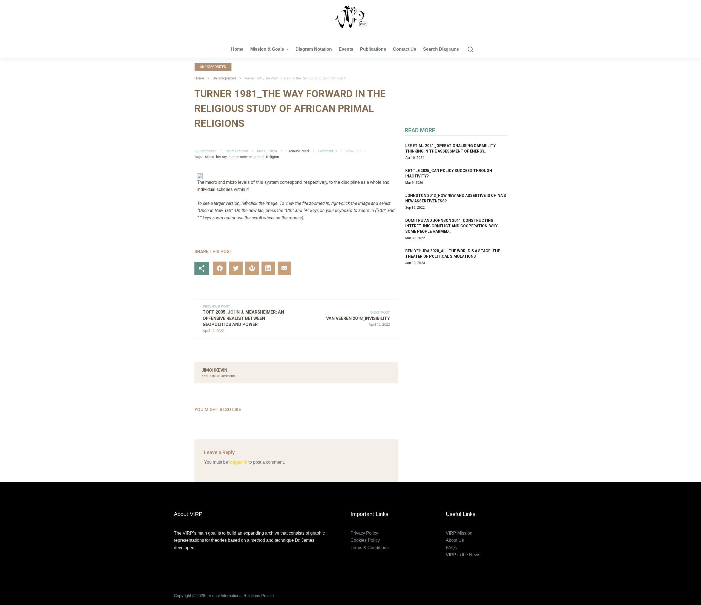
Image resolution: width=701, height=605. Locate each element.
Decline (51, 589)
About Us (455, 540)
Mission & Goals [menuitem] (267, 49)
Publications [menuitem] (373, 49)
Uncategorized (213, 67)
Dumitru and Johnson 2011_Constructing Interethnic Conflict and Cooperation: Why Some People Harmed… (451, 226)
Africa (209, 157)
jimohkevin (208, 151)
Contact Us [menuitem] (404, 49)
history (221, 157)
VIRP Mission (459, 533)
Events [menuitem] (346, 49)
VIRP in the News (463, 554)
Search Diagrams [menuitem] (441, 49)
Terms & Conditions (369, 547)
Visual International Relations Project (350, 32)
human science (240, 157)
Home (199, 78)
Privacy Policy (364, 533)
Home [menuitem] (237, 49)
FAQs (451, 547)
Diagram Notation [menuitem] (313, 49)
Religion (272, 157)
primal (259, 157)
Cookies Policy (365, 540)
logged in (238, 462)
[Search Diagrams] (470, 49)
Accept (26, 589)
